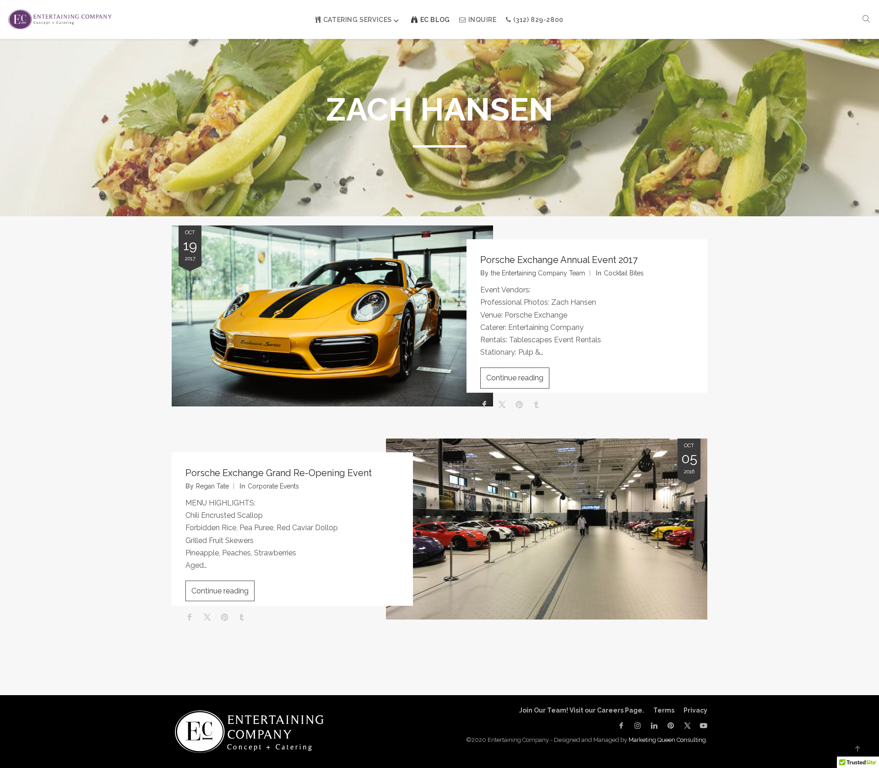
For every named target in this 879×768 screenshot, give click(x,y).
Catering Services (357, 19)
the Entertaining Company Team (538, 273)
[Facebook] (621, 725)
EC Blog (435, 19)
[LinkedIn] (654, 725)
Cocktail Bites (624, 273)
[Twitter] (687, 725)
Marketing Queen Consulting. (668, 739)
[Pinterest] (670, 725)
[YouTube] (701, 725)
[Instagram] (637, 725)
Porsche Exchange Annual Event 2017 (559, 259)
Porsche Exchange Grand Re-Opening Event (278, 472)
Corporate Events (273, 486)
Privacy (695, 710)
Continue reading (514, 377)
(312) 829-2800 (538, 19)
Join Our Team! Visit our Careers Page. (581, 710)
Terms (663, 710)
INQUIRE (482, 19)
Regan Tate (212, 486)
